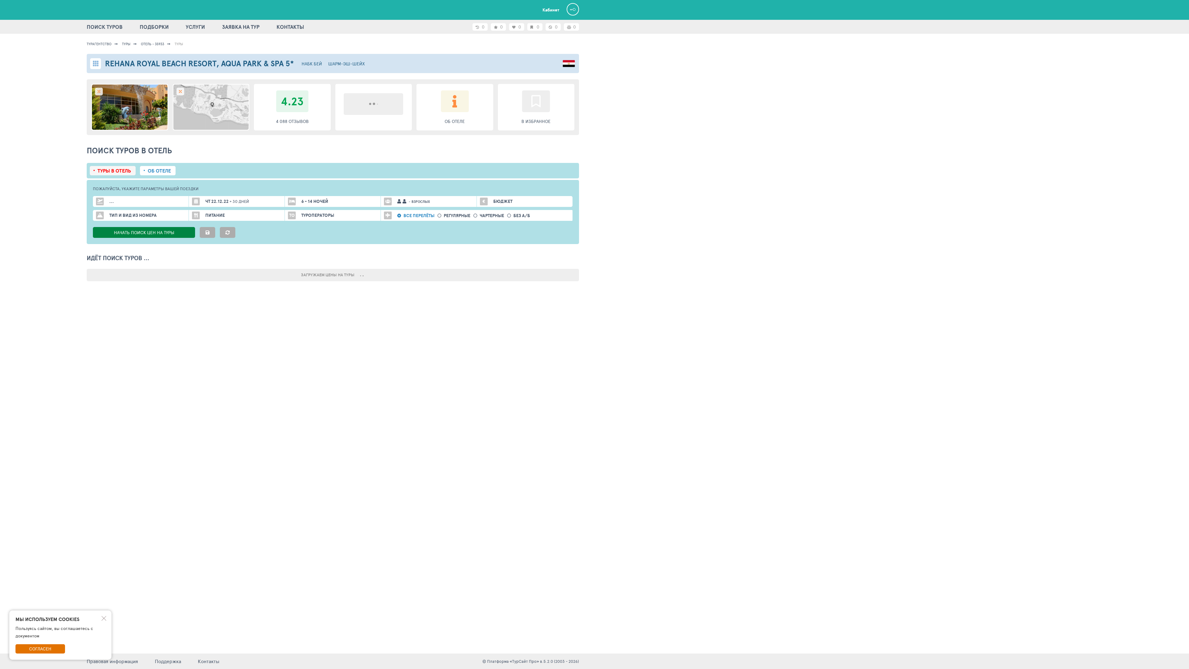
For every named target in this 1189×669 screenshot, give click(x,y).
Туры (126, 44)
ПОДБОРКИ (154, 27)
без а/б (521, 215)
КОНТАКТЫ (290, 27)
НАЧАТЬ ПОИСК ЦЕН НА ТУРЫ (144, 232)
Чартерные (492, 215)
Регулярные (457, 215)
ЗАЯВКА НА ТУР (240, 27)
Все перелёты (418, 215)
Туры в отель (114, 170)
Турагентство (99, 44)
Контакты (209, 661)
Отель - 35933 (152, 44)
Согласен (40, 649)
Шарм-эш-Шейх (346, 64)
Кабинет (550, 10)
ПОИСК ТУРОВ (105, 27)
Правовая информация (112, 661)
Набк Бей (312, 64)
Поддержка (168, 661)
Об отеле (159, 170)
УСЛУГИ (195, 27)
